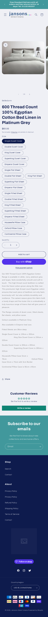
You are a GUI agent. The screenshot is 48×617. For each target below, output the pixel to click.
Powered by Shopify (35, 610)
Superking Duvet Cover (15, 158)
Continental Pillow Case (15, 234)
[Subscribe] (40, 447)
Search (8, 469)
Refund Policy (11, 503)
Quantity (5, 240)
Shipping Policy (11, 508)
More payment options (24, 268)
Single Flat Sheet (12, 170)
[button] (5, 15)
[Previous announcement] (4, 4)
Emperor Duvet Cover (14, 164)
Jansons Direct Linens (19, 610)
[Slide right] (29, 94)
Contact (8, 475)
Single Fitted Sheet (13, 193)
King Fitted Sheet (13, 205)
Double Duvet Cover (14, 147)
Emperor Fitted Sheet (14, 217)
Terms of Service (12, 514)
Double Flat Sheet (13, 176)
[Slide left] (18, 94)
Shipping (14, 132)
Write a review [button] (24, 408)
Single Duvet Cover (13, 141)
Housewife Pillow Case (15, 222)
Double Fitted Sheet (14, 199)
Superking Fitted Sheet (15, 211)
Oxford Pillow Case (13, 228)
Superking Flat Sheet (14, 182)
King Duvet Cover (13, 153)
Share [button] (7, 379)
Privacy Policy (11, 491)
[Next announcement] (43, 4)
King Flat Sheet (35, 176)
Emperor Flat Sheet (14, 188)
